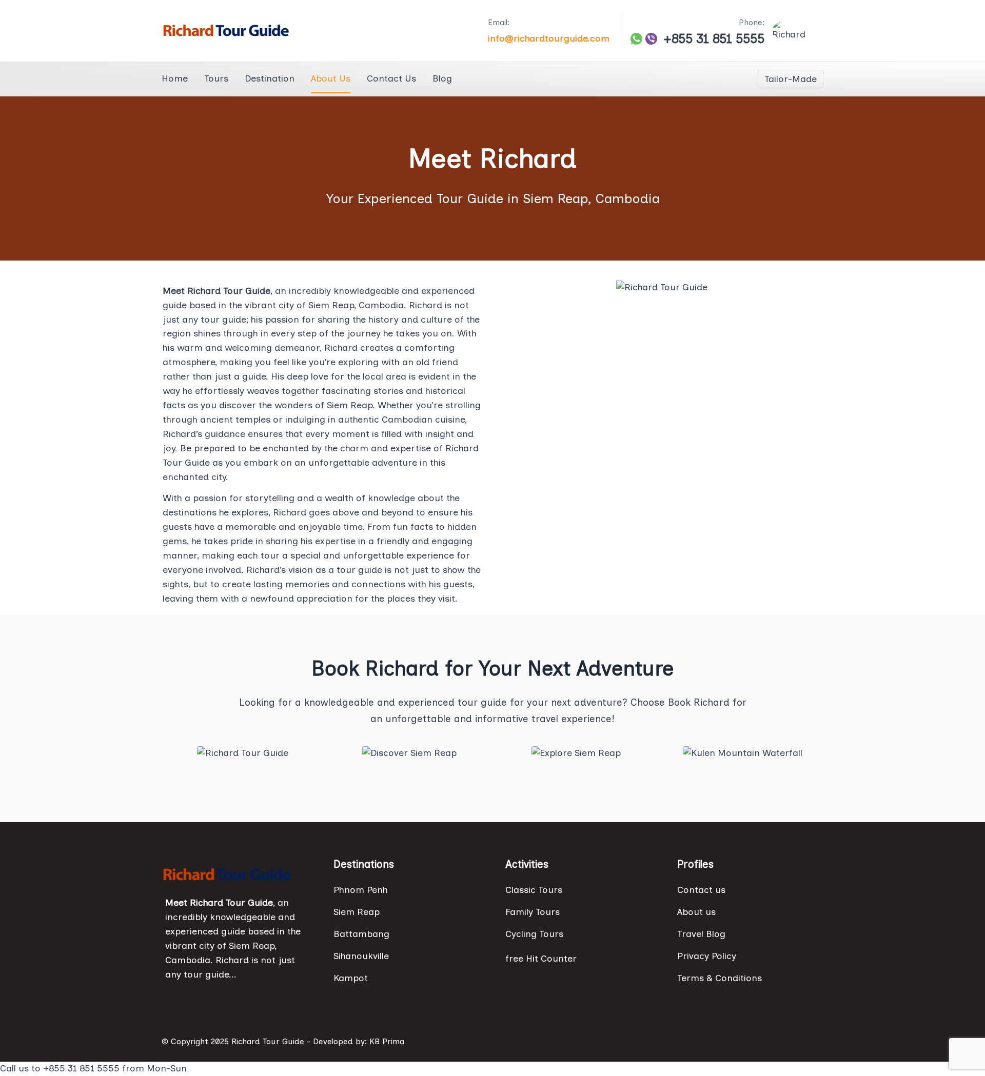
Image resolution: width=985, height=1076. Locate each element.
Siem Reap (356, 912)
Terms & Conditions (719, 978)
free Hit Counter (541, 958)
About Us (330, 78)
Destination (269, 78)
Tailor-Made (790, 79)
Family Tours (532, 912)
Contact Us (391, 78)
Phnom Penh (360, 889)
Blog (442, 78)
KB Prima (386, 1041)
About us (696, 912)
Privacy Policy (706, 956)
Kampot (350, 978)
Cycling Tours (534, 934)
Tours (216, 78)
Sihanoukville (361, 956)
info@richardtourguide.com (548, 38)
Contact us (701, 889)
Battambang (361, 934)
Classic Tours (533, 889)
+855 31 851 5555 (713, 39)
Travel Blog (701, 934)
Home (175, 78)
